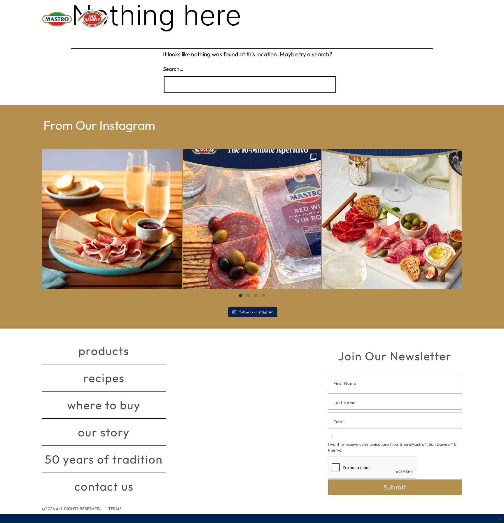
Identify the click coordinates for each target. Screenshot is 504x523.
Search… (173, 69)
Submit (395, 487)
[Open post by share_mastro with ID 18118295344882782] (252, 219)
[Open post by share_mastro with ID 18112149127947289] (112, 219)
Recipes (104, 378)
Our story (104, 432)
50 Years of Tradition (104, 459)
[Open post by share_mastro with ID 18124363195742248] (392, 219)
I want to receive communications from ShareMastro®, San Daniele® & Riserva (392, 447)
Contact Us (104, 486)
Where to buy (104, 405)
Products (103, 350)
